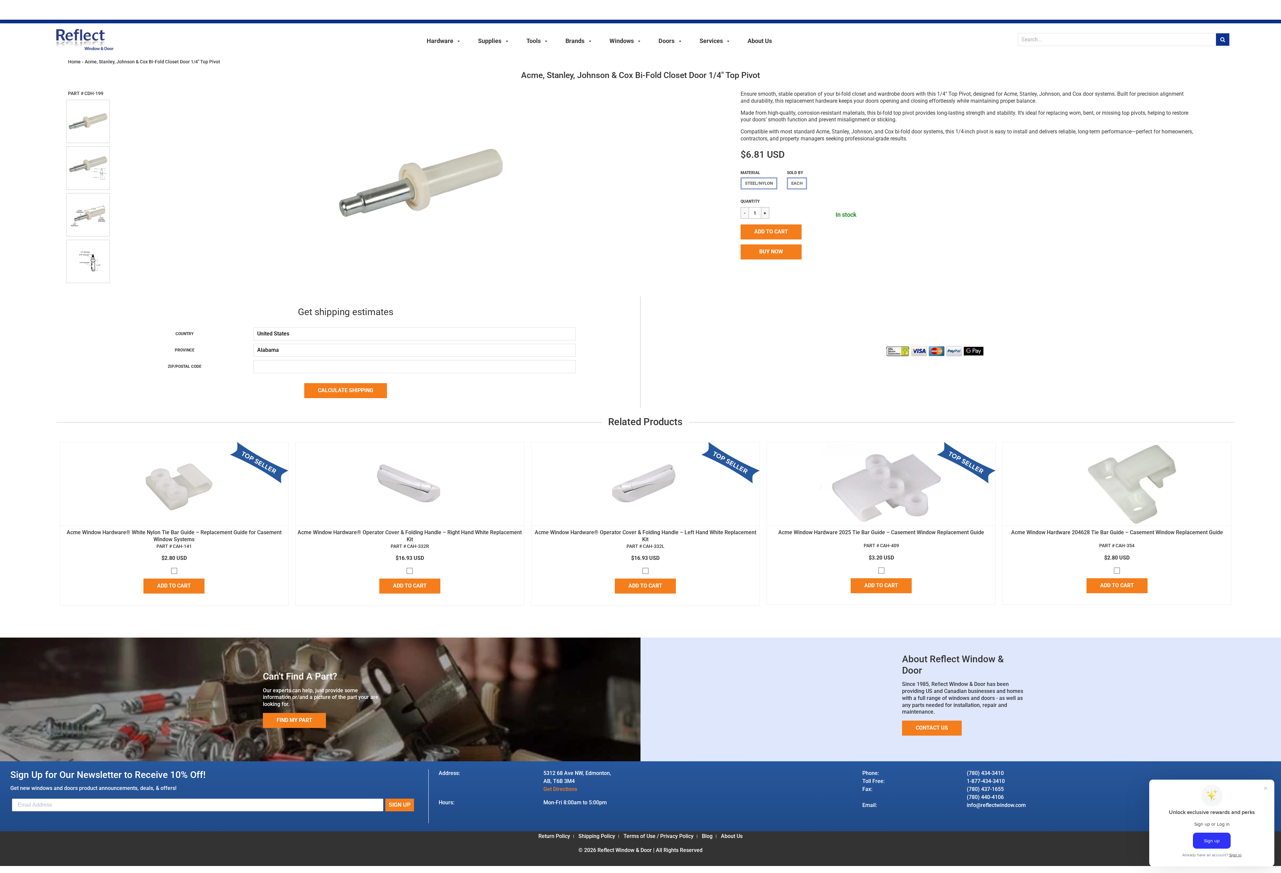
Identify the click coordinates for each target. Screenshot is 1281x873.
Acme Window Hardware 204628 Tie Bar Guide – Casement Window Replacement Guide (1117, 532)
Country (184, 333)
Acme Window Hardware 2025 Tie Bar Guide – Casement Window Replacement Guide (881, 532)
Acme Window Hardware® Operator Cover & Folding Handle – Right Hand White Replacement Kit (410, 536)
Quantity (750, 201)
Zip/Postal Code (184, 366)
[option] (421, 183)
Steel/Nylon (759, 183)
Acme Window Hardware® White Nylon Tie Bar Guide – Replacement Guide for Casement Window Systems (174, 536)
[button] (771, 231)
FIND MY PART (294, 720)
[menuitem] (443, 40)
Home (74, 61)
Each (797, 183)
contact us (932, 728)
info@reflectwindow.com (996, 805)
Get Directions (560, 789)
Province (184, 350)
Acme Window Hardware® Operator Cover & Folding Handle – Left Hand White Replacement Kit (645, 536)
